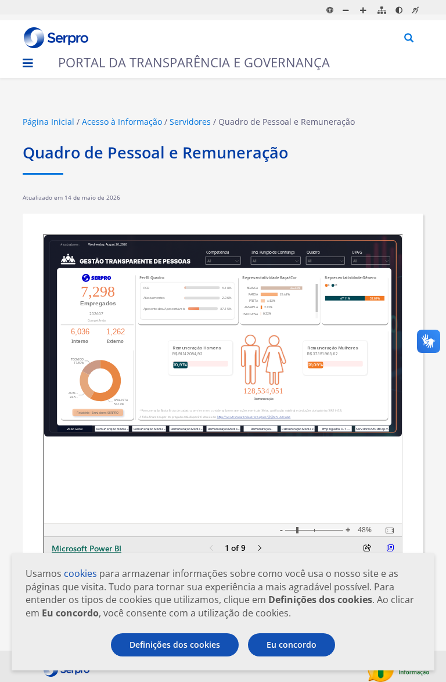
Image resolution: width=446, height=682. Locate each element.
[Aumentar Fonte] (365, 10)
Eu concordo (291, 644)
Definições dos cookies (175, 644)
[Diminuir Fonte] (348, 10)
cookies (80, 573)
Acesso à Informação (122, 121)
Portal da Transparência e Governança (194, 62)
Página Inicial (48, 121)
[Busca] (409, 38)
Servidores (190, 121)
